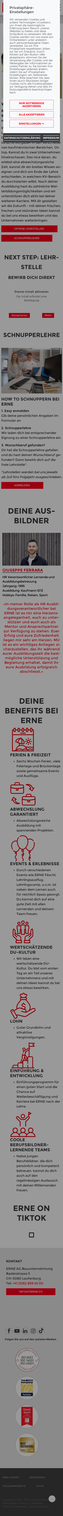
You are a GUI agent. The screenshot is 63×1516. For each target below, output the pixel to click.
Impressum (51, 137)
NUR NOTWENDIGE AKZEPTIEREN (31, 105)
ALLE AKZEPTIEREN (31, 114)
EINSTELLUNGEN (30, 123)
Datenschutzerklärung (22, 137)
